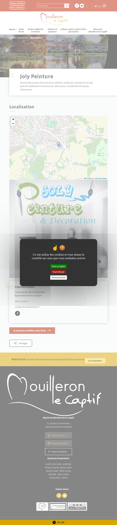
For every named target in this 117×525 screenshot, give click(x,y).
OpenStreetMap (101, 178)
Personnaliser (58, 277)
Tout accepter (58, 266)
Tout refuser (58, 272)
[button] (13, 119)
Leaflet (89, 178)
